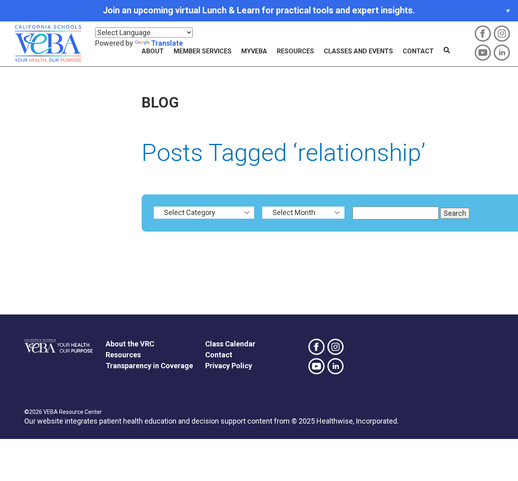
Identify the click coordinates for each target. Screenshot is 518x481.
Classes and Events (358, 51)
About (153, 51)
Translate (167, 43)
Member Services (202, 51)
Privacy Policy (228, 365)
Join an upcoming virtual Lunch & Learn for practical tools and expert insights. (259, 10)
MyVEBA (254, 51)
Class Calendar (230, 344)
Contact (418, 51)
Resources (295, 51)
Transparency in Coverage (149, 365)
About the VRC (130, 344)
